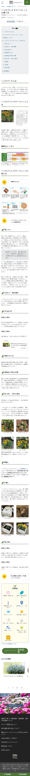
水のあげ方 (8, 49)
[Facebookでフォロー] (8, 687)
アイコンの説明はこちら (9, 644)
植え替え (7, 67)
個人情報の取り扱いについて (10, 728)
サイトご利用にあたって (9, 724)
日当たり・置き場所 (10, 46)
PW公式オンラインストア (9, 742)
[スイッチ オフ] (22, 2)
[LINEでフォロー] (21, 687)
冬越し (7, 64)
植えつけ (7, 43)
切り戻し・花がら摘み (11, 58)
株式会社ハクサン (6, 746)
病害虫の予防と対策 (10, 55)
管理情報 (6, 71)
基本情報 (11, 21)
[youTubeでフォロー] (17, 687)
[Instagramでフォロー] (12, 687)
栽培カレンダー (8, 37)
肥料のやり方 (9, 52)
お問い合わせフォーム (15, 705)
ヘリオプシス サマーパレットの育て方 (14, 40)
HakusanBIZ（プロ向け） (9, 738)
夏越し (7, 61)
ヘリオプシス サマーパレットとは (13, 34)
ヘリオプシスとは (9, 31)
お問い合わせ (5, 750)
